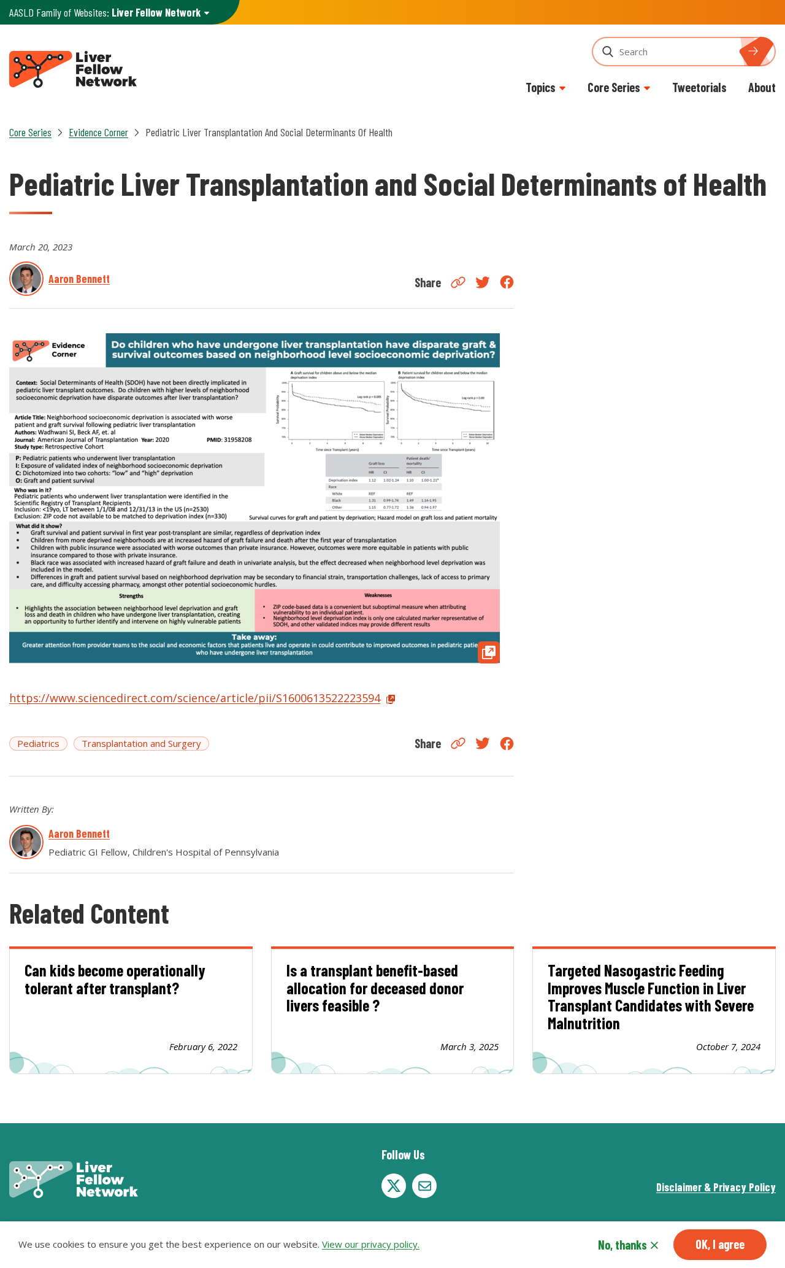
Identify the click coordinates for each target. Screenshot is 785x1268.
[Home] (73, 67)
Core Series (30, 132)
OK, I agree (720, 1244)
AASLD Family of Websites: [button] (105, 12)
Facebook (507, 282)
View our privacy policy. (370, 1245)
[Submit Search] (760, 51)
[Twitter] (393, 1185)
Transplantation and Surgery (141, 743)
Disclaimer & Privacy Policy (716, 1187)
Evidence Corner (98, 132)
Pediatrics (38, 743)
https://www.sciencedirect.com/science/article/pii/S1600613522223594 (194, 697)
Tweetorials (699, 87)
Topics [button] (541, 87)
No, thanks (622, 1245)
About (762, 87)
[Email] (424, 1185)
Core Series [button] (614, 87)
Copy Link (458, 282)
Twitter (482, 282)
